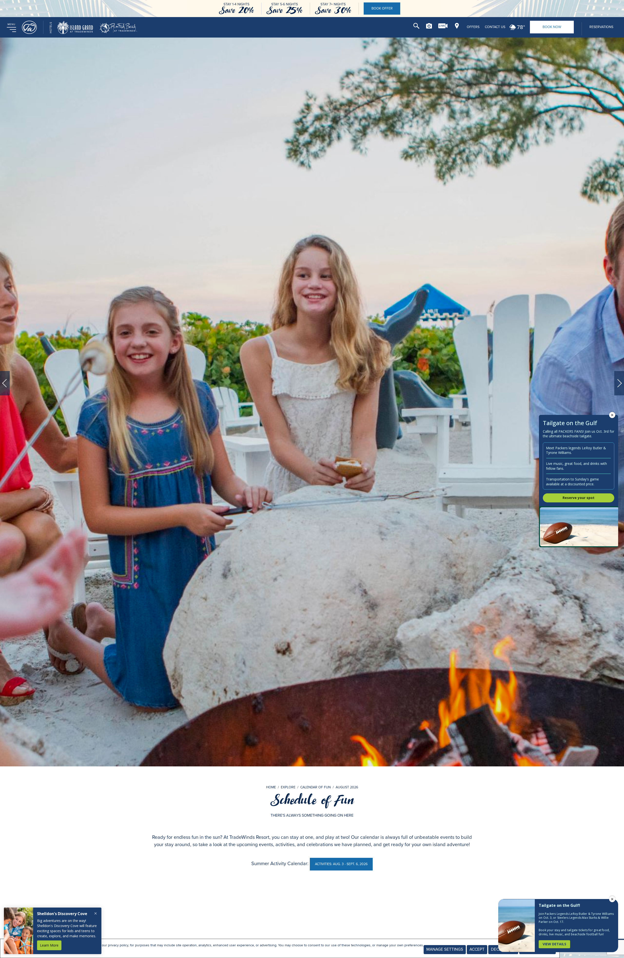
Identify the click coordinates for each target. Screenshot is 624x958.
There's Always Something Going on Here (312, 815)
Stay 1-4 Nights (236, 4)
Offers (473, 27)
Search (416, 26)
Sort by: (409, 901)
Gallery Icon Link (429, 26)
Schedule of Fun (312, 800)
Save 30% (333, 10)
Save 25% (284, 10)
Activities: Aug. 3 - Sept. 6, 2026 (341, 864)
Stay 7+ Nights (333, 4)
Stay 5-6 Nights (284, 4)
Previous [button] (5, 383)
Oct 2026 (312, 936)
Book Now (552, 26)
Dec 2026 (389, 936)
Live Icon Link (443, 26)
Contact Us (495, 27)
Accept (477, 949)
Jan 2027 (428, 936)
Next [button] (619, 383)
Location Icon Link (457, 26)
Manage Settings (444, 949)
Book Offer (382, 8)
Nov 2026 (350, 936)
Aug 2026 (234, 936)
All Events (195, 936)
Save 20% (236, 10)
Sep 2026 (273, 936)
